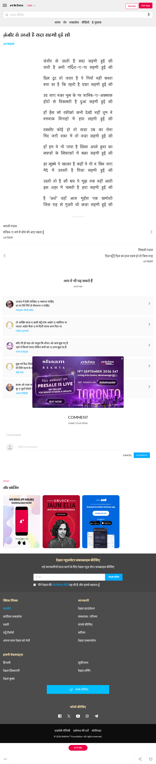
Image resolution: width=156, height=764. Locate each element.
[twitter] (69, 716)
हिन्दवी (6, 662)
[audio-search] (149, 14)
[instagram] (87, 716)
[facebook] (60, 716)
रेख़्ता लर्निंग (84, 670)
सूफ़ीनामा (83, 662)
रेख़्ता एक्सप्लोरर (87, 640)
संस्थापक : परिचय (87, 616)
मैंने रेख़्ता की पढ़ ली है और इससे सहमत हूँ (69, 584)
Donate (132, 6)
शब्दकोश (74, 22)
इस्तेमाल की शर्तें (81, 730)
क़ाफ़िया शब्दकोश (12, 616)
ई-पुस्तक (96, 22)
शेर (65, 22)
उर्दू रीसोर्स (8, 632)
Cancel (127, 455)
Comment (142, 455)
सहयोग (7, 608)
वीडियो (85, 22)
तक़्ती (6, 624)
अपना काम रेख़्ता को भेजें (16, 640)
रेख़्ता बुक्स (9, 678)
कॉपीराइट (96, 730)
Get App (145, 5)
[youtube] (78, 716)
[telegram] (96, 716)
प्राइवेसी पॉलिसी (62, 730)
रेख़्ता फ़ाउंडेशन (86, 608)
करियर (81, 632)
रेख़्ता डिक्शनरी (11, 670)
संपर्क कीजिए (85, 624)
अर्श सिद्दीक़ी (8, 44)
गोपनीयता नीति (60, 584)
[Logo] (16, 5)
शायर (57, 22)
